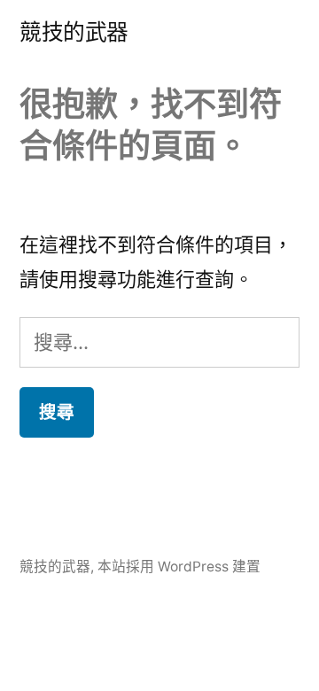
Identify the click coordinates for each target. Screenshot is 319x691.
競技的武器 (73, 32)
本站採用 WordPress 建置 (179, 566)
